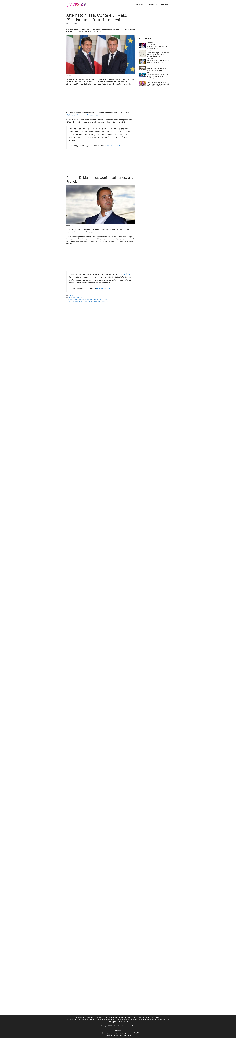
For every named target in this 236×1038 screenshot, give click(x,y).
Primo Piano (72, 297)
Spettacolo (139, 4)
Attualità (71, 295)
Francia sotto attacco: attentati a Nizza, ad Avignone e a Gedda (88, 301)
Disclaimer (127, 1035)
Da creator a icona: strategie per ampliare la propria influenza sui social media (157, 76)
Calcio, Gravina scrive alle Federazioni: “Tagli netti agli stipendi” (87, 299)
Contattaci (131, 1026)
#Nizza (127, 274)
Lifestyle (152, 4)
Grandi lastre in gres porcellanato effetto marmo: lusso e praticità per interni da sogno (158, 54)
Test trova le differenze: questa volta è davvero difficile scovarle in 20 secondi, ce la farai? (158, 84)
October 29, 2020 (113, 146)
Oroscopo (164, 4)
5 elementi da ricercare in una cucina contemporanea (156, 69)
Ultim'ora (79, 297)
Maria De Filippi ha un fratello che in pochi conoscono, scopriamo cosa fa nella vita (158, 46)
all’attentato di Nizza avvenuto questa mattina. (83, 115)
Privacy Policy (118, 1035)
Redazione (108, 1035)
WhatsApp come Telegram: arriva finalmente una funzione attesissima (158, 62)
